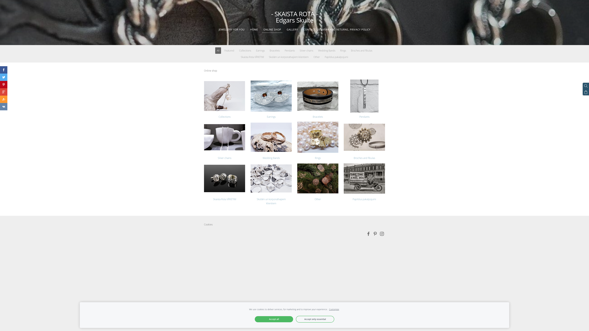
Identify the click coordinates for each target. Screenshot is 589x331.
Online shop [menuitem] (272, 29)
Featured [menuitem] (229, 50)
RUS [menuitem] (382, 7)
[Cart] (586, 92)
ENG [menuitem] (368, 7)
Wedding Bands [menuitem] (326, 50)
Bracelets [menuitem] (275, 50)
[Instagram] (382, 233)
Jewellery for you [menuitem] (232, 29)
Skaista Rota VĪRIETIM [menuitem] (252, 57)
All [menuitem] (218, 50)
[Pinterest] (375, 233)
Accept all (274, 319)
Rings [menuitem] (343, 50)
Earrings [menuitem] (260, 50)
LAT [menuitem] (361, 7)
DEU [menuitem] (375, 7)
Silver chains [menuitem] (306, 50)
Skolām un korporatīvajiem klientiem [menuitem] (289, 57)
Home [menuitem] (254, 29)
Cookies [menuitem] (208, 224)
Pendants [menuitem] (290, 50)
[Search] (586, 86)
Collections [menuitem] (245, 50)
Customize (334, 309)
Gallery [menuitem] (292, 29)
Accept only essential (315, 319)
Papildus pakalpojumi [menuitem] (336, 57)
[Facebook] (368, 233)
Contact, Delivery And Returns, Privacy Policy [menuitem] (336, 29)
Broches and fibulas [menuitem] (361, 50)
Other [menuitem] (317, 57)
